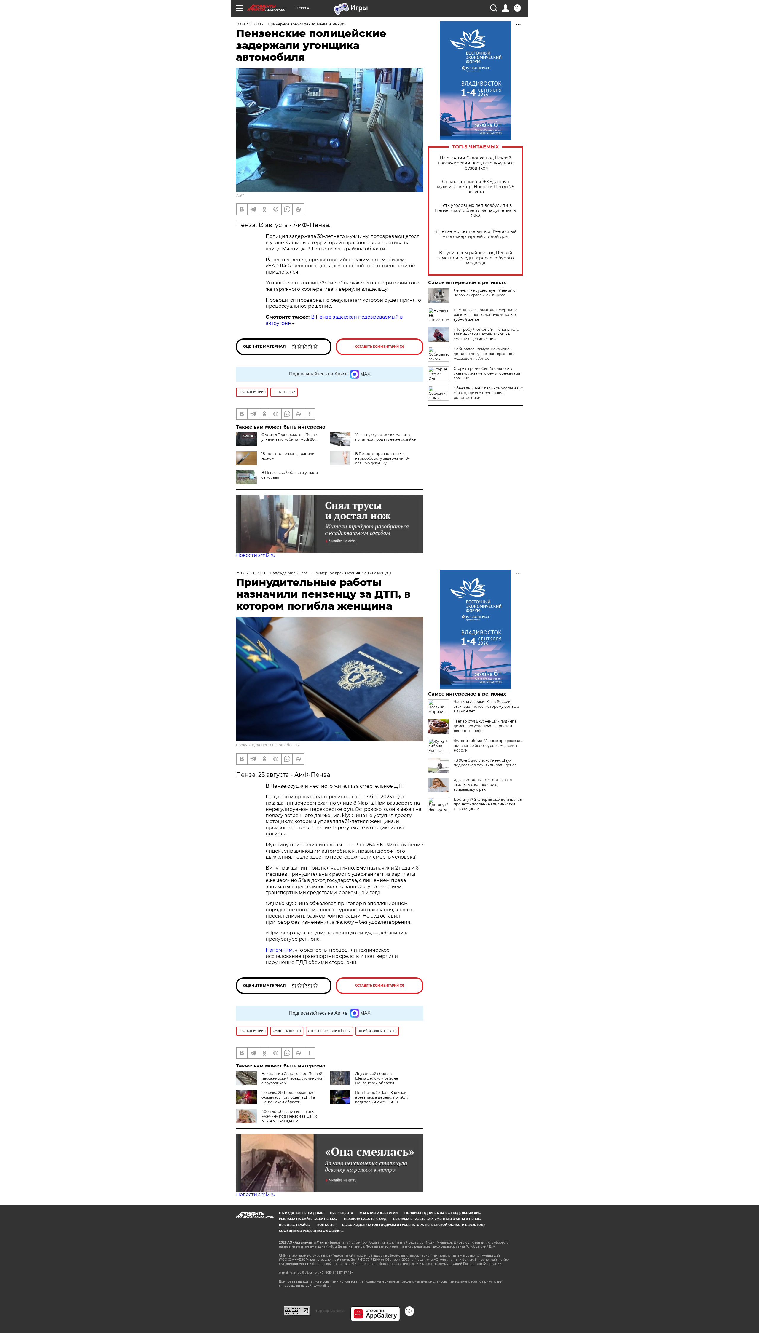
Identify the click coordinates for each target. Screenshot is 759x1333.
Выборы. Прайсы (294, 1225)
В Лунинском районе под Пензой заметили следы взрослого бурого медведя (475, 258)
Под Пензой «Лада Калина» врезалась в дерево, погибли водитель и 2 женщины (382, 1097)
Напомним (279, 950)
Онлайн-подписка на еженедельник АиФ (442, 1213)
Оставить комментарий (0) (379, 347)
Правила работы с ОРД (365, 1219)
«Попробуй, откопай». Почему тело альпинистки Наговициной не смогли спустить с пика (486, 334)
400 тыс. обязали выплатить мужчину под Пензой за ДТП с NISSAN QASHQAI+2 (289, 1116)
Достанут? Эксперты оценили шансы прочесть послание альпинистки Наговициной (488, 804)
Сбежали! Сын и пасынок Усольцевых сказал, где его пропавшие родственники (488, 393)
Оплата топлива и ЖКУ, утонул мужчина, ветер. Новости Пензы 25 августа (475, 186)
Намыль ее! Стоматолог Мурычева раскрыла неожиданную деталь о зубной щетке (485, 315)
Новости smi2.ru (255, 555)
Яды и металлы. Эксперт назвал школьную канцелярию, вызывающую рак (483, 785)
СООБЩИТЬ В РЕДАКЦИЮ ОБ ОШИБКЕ (311, 1231)
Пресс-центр (341, 1213)
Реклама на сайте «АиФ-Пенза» (308, 1219)
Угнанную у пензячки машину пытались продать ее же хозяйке (385, 437)
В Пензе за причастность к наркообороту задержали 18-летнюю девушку (382, 458)
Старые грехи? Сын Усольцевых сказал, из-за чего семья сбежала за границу (487, 373)
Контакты (326, 1225)
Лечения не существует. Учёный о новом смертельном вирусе (485, 292)
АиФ (240, 195)
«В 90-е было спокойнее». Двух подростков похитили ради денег (485, 762)
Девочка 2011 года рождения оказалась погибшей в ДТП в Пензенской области (288, 1097)
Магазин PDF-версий (379, 1213)
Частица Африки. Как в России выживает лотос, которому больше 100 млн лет (486, 706)
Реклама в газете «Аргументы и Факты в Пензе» (437, 1219)
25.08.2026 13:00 (250, 573)
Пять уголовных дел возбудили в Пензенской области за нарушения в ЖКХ (475, 210)
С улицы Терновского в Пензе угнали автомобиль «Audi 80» (289, 437)
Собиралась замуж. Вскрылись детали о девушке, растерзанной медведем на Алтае (484, 354)
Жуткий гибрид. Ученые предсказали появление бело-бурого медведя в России (488, 745)
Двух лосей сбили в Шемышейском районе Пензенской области (376, 1078)
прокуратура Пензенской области (268, 745)
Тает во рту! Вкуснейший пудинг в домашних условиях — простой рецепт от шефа (485, 726)
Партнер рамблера (330, 1311)
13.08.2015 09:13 (249, 24)
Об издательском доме (301, 1213)
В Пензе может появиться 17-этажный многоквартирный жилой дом (475, 234)
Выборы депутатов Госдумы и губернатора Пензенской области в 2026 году (413, 1225)
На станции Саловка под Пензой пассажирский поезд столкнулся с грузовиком (476, 163)
